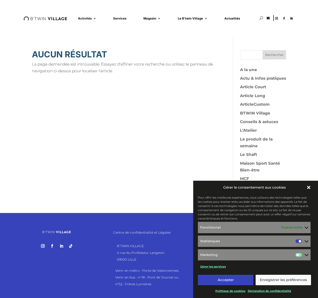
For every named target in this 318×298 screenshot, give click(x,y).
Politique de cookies (230, 291)
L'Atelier (248, 130)
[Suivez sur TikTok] (70, 246)
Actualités (232, 18)
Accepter (226, 280)
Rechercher (274, 55)
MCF (244, 178)
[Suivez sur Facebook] (284, 18)
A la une (248, 69)
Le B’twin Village (190, 18)
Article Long (252, 95)
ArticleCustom (255, 104)
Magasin (149, 18)
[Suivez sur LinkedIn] (291, 18)
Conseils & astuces (259, 121)
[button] (308, 187)
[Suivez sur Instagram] (276, 18)
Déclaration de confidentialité (269, 291)
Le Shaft (248, 154)
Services (119, 18)
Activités (85, 18)
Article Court (253, 87)
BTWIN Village (255, 113)
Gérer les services (213, 266)
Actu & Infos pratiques (263, 78)
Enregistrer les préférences (283, 280)
